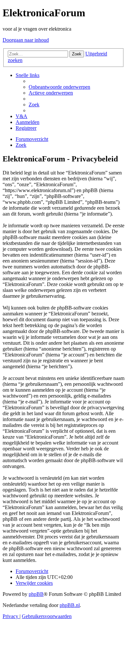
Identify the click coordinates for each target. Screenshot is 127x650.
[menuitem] (59, 87)
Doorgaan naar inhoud (26, 40)
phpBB (36, 594)
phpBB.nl (70, 605)
